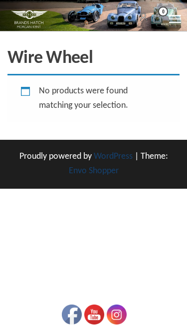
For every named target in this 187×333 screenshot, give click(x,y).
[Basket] (157, 19)
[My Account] (143, 17)
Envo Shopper (94, 171)
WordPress (113, 156)
